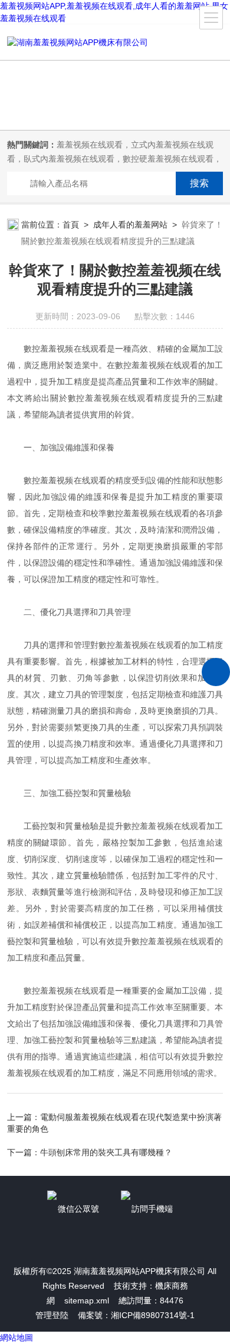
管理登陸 (51, 1315)
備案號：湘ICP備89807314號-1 (136, 1315)
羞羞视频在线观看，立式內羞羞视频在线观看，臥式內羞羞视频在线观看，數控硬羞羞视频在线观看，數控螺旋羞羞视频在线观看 (114, 159)
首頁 (71, 224)
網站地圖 (16, 1337)
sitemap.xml (86, 1300)
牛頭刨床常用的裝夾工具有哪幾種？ (106, 1152)
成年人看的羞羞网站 (130, 224)
